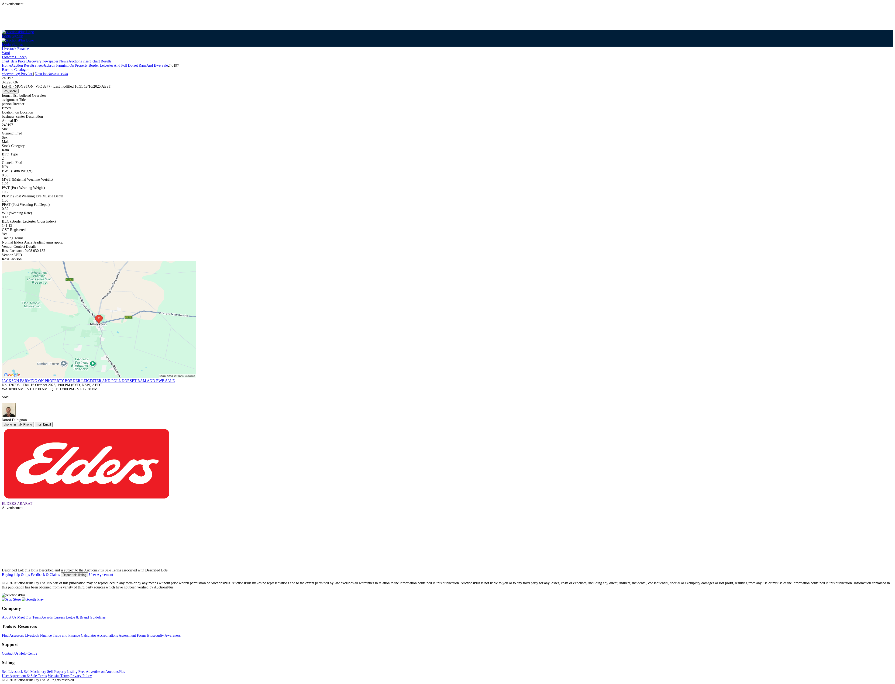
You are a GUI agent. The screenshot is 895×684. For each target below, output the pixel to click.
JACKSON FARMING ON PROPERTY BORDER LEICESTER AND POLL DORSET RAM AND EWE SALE (88, 381)
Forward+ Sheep (14, 57)
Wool (6, 53)
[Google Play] (33, 599)
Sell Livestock (12, 672)
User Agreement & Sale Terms (24, 676)
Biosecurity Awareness (164, 635)
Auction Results (22, 65)
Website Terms (58, 676)
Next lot (51, 74)
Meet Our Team (29, 617)
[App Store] (12, 599)
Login (6, 36)
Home (6, 65)
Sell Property (56, 672)
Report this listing (74, 575)
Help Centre (28, 653)
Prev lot (17, 74)
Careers (59, 617)
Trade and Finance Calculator (74, 635)
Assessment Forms (132, 635)
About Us (9, 617)
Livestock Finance (15, 49)
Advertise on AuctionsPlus (105, 672)
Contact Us (10, 653)
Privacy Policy (81, 676)
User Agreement (101, 575)
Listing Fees (76, 672)
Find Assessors (13, 635)
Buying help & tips (16, 575)
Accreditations (107, 635)
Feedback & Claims (46, 575)
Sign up (17, 36)
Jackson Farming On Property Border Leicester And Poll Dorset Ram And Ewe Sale (106, 65)
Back (15, 70)
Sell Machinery (35, 672)
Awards (47, 617)
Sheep (39, 65)
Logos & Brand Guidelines (86, 617)
